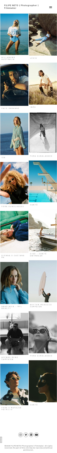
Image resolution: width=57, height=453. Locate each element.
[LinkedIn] (31, 435)
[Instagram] (20, 435)
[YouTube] (36, 435)
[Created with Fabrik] (1, 440)
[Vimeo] (26, 435)
